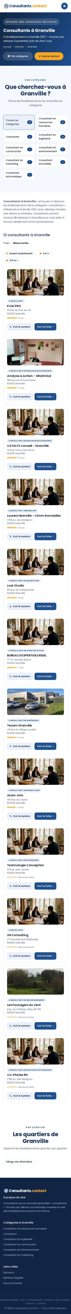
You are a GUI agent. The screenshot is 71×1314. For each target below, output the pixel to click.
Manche (19, 46)
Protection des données (57, 1299)
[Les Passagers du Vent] (35, 981)
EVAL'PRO (14, 306)
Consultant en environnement (21, 1249)
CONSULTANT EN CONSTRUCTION (26, 650)
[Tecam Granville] (35, 702)
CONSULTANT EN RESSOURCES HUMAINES (30, 370)
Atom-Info (15, 795)
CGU (22, 1299)
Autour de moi (50, 56)
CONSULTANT (16, 301)
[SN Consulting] (35, 911)
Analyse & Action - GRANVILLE (29, 376)
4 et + (46, 253)
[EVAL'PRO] (35, 282)
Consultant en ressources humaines (25, 1228)
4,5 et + (13, 260)
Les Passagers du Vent (24, 1005)
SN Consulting (17, 935)
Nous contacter (12, 1283)
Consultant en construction (19, 1244)
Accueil (7, 46)
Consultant (10, 1234)
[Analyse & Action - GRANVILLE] (35, 352)
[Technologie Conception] (35, 841)
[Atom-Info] (35, 771)
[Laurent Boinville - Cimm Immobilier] (35, 492)
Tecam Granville (19, 725)
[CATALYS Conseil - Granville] (35, 422)
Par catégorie (19, 56)
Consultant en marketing (18, 1255)
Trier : (7, 243)
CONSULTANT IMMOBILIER (22, 510)
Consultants (28, 6)
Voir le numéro (21, 326)
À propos (8, 1272)
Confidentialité (34, 1299)
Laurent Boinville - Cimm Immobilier (34, 516)
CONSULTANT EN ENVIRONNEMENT (27, 1000)
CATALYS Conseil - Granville (28, 446)
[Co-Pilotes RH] (35, 1051)
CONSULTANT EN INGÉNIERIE (23, 720)
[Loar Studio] (35, 562)
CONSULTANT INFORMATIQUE (24, 790)
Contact (41, 1303)
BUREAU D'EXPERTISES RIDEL (27, 655)
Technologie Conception (25, 865)
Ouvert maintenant (21, 253)
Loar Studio (15, 585)
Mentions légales (13, 1277)
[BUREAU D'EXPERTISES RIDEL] (35, 632)
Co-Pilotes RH (17, 1075)
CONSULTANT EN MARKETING (24, 580)
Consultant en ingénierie (17, 1239)
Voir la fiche (44, 326)
